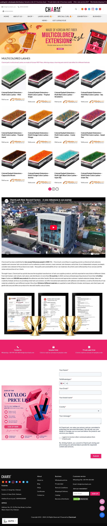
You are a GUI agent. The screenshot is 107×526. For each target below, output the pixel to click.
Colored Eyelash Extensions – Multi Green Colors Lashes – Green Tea (91, 175)
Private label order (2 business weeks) (60, 2)
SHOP (30, 16)
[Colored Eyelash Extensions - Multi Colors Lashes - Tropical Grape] (40, 78)
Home (6, 16)
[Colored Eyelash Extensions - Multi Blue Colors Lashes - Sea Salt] (93, 78)
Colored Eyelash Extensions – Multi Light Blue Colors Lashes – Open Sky (66, 175)
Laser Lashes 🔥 (45, 16)
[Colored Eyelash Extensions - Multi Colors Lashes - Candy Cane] (67, 118)
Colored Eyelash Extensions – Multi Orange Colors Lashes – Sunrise (38, 175)
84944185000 (21, 498)
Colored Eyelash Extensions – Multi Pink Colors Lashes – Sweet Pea (93, 135)
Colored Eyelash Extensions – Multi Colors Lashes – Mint (12, 93)
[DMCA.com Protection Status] (81, 499)
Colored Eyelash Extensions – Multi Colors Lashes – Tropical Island (12, 135)
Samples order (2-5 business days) (35, 2)
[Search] (76, 9)
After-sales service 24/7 (81, 2)
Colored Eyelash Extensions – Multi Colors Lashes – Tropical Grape (39, 94)
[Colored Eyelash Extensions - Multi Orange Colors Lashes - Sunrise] (40, 159)
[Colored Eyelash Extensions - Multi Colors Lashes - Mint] (14, 78)
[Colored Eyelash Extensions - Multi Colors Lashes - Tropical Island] (14, 118)
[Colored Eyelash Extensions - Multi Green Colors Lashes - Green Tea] (93, 159)
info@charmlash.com (84, 484)
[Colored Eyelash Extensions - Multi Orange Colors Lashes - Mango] (40, 118)
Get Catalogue (59, 20)
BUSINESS (97, 16)
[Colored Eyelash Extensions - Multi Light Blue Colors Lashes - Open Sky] (67, 159)
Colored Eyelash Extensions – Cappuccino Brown (12, 174)
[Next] (57, 189)
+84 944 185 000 (14, 352)
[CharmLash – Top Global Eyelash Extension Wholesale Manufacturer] (52, 9)
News (44, 20)
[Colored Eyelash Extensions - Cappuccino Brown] (14, 159)
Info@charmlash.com (27, 352)
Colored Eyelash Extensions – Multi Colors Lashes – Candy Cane (65, 135)
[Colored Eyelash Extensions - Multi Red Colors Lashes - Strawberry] (67, 78)
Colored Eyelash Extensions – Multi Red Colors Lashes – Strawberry (65, 94)
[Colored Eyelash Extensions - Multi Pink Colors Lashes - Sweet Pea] (93, 118)
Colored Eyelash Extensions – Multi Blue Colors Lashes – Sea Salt (92, 94)
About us (17, 16)
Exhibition (82, 16)
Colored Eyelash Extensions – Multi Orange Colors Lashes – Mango (38, 135)
